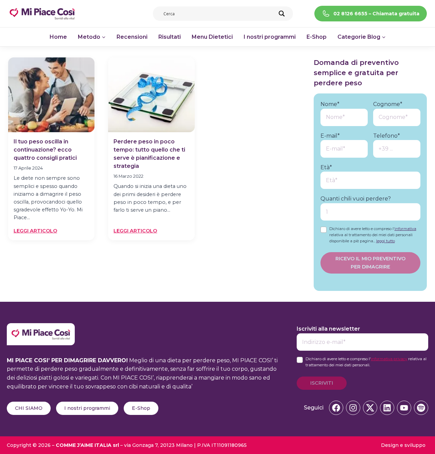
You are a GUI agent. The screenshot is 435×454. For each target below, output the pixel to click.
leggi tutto (385, 241)
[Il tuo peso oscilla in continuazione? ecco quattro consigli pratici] (51, 94)
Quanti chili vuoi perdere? (355, 199)
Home (58, 37)
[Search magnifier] (282, 13)
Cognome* (387, 104)
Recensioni (132, 37)
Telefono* (386, 136)
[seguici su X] (370, 408)
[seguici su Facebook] (336, 408)
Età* (326, 167)
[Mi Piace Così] (41, 327)
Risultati (169, 37)
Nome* (330, 104)
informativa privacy (389, 358)
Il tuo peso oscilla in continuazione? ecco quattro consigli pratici (45, 149)
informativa (405, 228)
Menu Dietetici (212, 37)
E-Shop (317, 37)
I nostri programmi (270, 37)
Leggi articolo (35, 231)
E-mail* (330, 136)
